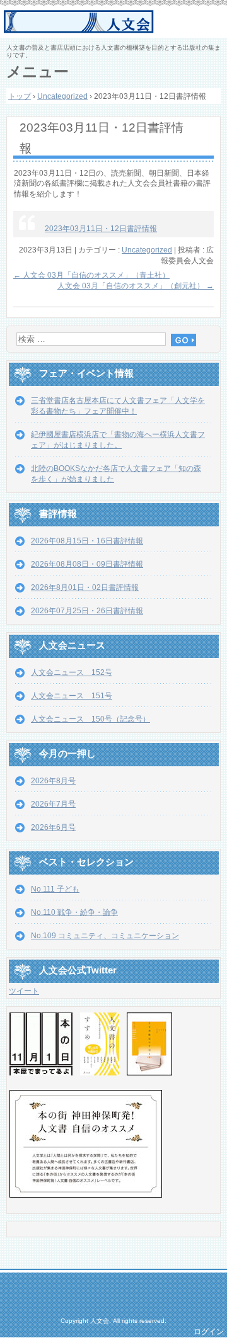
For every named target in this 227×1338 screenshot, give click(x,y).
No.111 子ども (55, 889)
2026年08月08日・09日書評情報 (87, 564)
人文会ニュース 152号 (71, 672)
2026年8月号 (53, 780)
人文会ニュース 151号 (71, 695)
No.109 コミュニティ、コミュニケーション (105, 935)
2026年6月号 (53, 827)
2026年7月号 (53, 804)
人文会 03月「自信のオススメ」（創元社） (135, 285)
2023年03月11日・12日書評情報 (101, 228)
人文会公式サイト (115, 22)
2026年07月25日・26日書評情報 (87, 610)
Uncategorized (147, 250)
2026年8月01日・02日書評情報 (85, 587)
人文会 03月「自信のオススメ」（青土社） (91, 275)
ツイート (24, 991)
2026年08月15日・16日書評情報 (87, 540)
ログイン (209, 1331)
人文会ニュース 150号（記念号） (90, 719)
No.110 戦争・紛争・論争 (74, 912)
